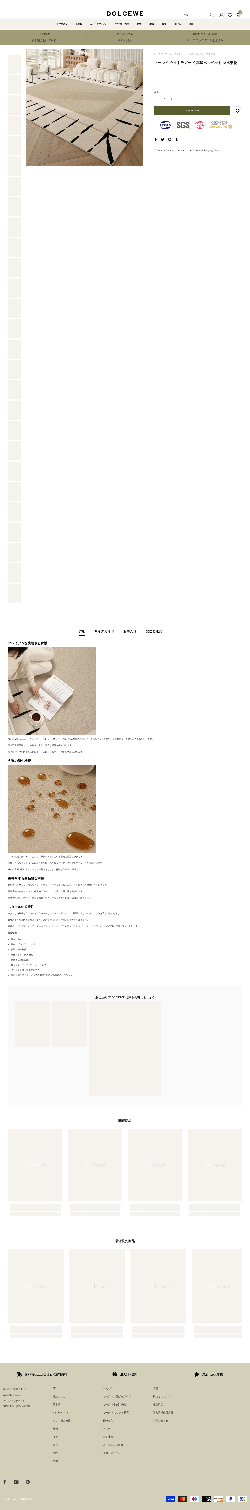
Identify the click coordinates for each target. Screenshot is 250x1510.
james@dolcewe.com (12, 1395)
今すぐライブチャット (14, 1400)
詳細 (82, 631)
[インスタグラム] (16, 1482)
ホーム (157, 54)
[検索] (199, 15)
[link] (45, 37)
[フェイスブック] (155, 139)
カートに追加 (192, 110)
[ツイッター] (162, 139)
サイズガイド (104, 631)
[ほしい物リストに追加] (237, 110)
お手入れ (130, 631)
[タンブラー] (176, 139)
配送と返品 (154, 631)
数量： (157, 92)
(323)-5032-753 (23, 1406)
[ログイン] (221, 15)
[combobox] (196, 15)
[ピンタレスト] (169, 139)
